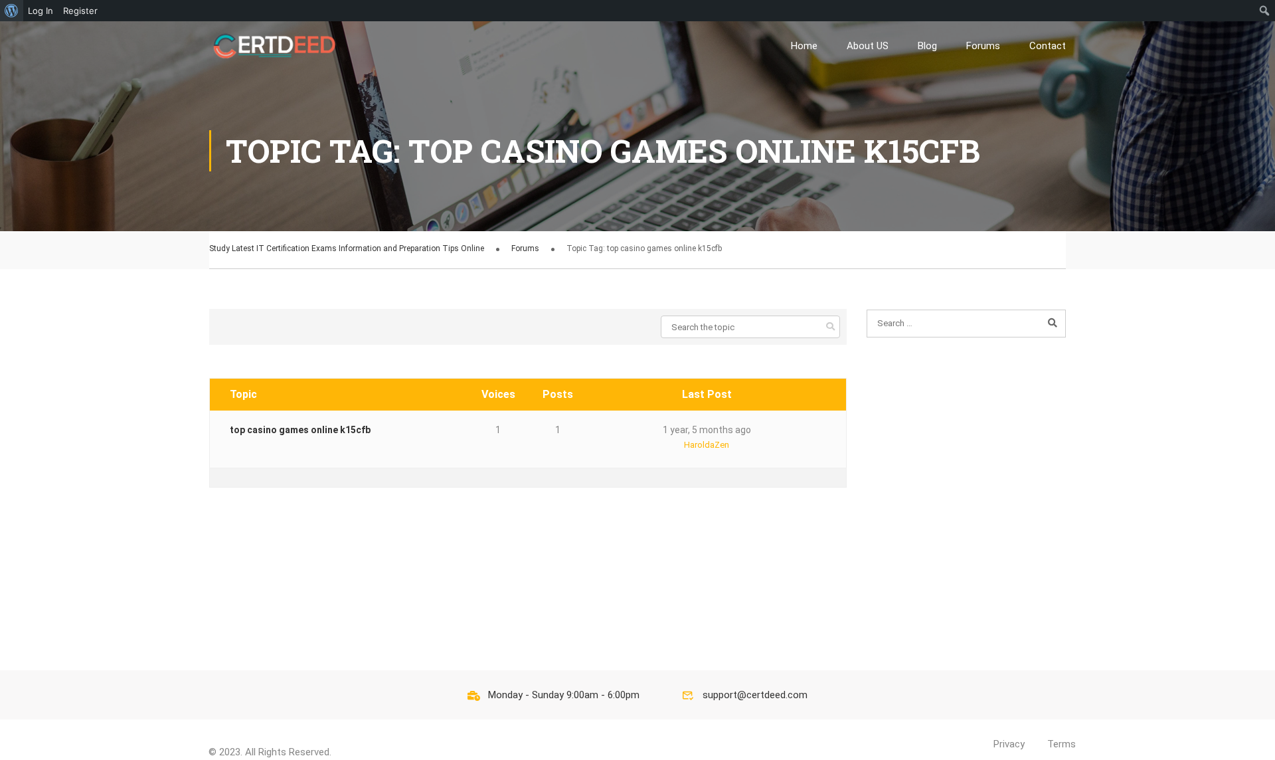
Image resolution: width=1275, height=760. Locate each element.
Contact (1047, 46)
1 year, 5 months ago (707, 430)
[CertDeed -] (275, 46)
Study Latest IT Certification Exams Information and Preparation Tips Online (346, 248)
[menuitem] (11, 10)
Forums (983, 46)
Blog (927, 46)
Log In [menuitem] (40, 10)
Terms (1061, 744)
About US (868, 46)
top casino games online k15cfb (300, 430)
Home (804, 46)
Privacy (1009, 744)
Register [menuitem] (80, 10)
